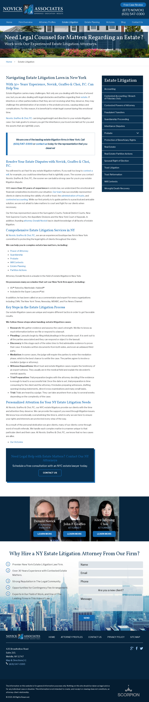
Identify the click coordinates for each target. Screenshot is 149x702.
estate (84, 97)
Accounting (110, 89)
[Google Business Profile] (131, 649)
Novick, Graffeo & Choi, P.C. (19, 118)
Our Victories (16, 442)
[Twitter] (141, 649)
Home (9, 22)
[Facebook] (136, 649)
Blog (123, 22)
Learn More (45, 534)
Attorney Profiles (47, 22)
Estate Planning (92, 22)
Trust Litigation (111, 167)
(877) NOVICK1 (133, 10)
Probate (14, 258)
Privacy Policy (116, 637)
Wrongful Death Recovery (117, 188)
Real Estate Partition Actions (118, 153)
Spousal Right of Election (116, 160)
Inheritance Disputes (114, 126)
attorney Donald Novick (35, 220)
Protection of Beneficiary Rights (120, 140)
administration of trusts (72, 195)
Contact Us (137, 22)
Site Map (135, 637)
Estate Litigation (70, 22)
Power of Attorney (19, 251)
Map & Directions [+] (16, 660)
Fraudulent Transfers (114, 112)
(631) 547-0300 (133, 14)
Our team (57, 192)
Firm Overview (26, 22)
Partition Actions (18, 270)
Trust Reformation (113, 174)
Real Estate (110, 147)
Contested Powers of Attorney (119, 105)
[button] (138, 133)
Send (87, 618)
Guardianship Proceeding (116, 119)
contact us (41, 143)
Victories (110, 22)
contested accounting (17, 199)
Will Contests (16, 262)
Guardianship (16, 254)
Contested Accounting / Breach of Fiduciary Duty (119, 97)
